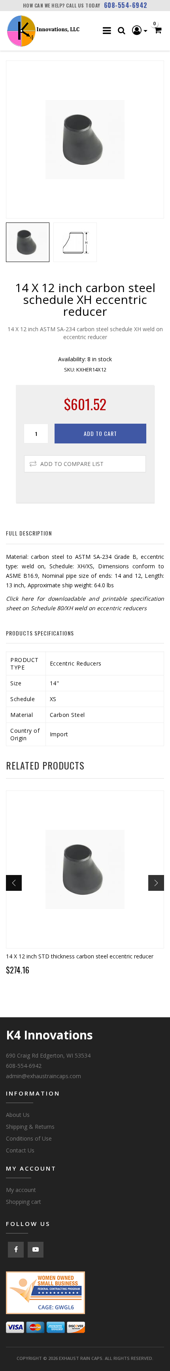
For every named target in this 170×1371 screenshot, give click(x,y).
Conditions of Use (29, 1138)
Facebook (16, 1250)
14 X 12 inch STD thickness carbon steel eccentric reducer (79, 956)
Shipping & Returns (30, 1126)
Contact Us (20, 1150)
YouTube (35, 1250)
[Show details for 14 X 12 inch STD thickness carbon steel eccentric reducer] (85, 869)
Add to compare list (72, 464)
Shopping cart (23, 1201)
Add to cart (100, 433)
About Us (18, 1114)
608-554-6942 (125, 5)
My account (21, 1190)
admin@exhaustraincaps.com (43, 1076)
